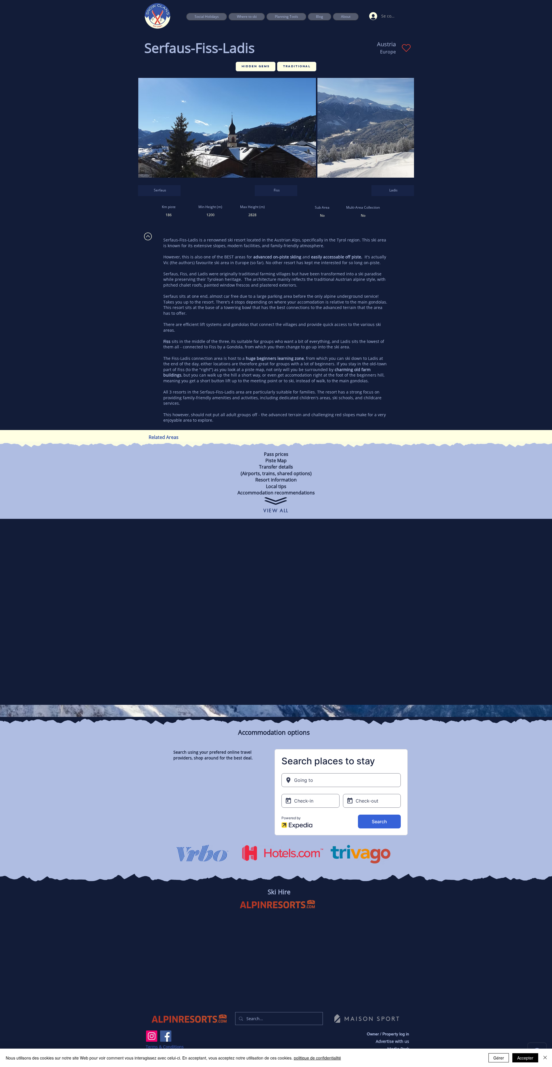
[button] (286, 16)
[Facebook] (165, 1036)
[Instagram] (151, 1036)
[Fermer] (545, 1057)
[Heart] (406, 48)
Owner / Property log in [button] (388, 1034)
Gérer (498, 1058)
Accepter (525, 1058)
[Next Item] (404, 127)
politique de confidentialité (317, 1058)
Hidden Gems (255, 66)
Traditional (296, 66)
